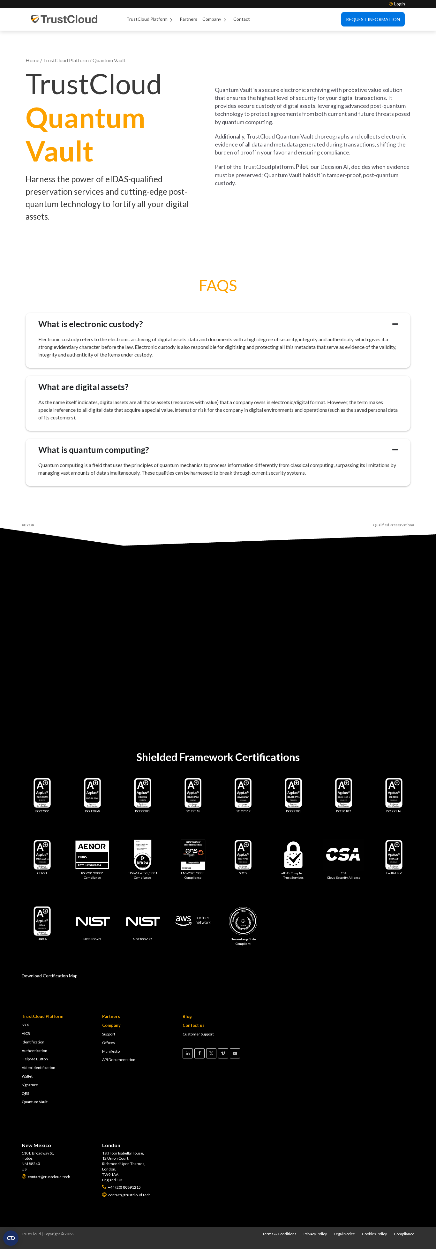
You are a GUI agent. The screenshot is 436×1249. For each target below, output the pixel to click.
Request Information (373, 19)
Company (211, 19)
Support (108, 1034)
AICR (26, 1033)
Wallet (27, 1076)
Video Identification (38, 1067)
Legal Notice (344, 1233)
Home (32, 60)
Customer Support (198, 1034)
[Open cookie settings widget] (11, 1238)
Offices (108, 1042)
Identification (33, 1042)
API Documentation (118, 1059)
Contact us (194, 1025)
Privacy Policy (315, 1233)
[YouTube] (235, 1053)
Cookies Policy (374, 1233)
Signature (30, 1084)
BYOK (29, 525)
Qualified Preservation (392, 525)
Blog (187, 1016)
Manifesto (111, 1051)
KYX (25, 1024)
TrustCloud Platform (147, 19)
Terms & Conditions (279, 1233)
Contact (241, 19)
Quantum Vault (35, 1101)
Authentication (34, 1050)
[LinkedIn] (188, 1053)
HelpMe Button (35, 1059)
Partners (188, 19)
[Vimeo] (223, 1053)
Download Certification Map (50, 975)
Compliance (404, 1233)
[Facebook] (199, 1053)
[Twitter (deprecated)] (211, 1053)
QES (25, 1093)
